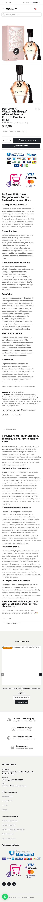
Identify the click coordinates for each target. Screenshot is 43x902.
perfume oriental (28, 403)
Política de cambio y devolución (13, 830)
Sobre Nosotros (7, 796)
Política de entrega (8, 825)
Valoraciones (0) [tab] (13, 623)
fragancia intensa (8, 399)
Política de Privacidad (9, 821)
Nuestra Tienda (7, 801)
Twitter (7, 410)
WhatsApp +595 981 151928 (12, 780)
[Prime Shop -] (11, 9)
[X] (6, 2)
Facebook (3, 410)
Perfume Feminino (17, 392)
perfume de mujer (27, 401)
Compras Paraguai (8, 397)
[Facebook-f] (4, 884)
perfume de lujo (14, 401)
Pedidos (5, 810)
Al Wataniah (19, 395)
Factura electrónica (9, 838)
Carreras (5, 805)
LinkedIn (10, 410)
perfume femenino (14, 403)
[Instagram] (10, 2)
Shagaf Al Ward (14, 406)
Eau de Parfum (21, 397)
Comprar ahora (22, 146)
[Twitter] (9, 884)
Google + (14, 410)
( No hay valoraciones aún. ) (19, 123)
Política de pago (7, 834)
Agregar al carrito (28, 140)
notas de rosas (20, 399)
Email (18, 410)
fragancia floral (32, 397)
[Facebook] (3, 2)
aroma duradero (29, 395)
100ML (12, 395)
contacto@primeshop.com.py (14, 786)
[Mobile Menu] (3, 9)
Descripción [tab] (11, 429)
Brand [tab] (8, 618)
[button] (2, 674)
